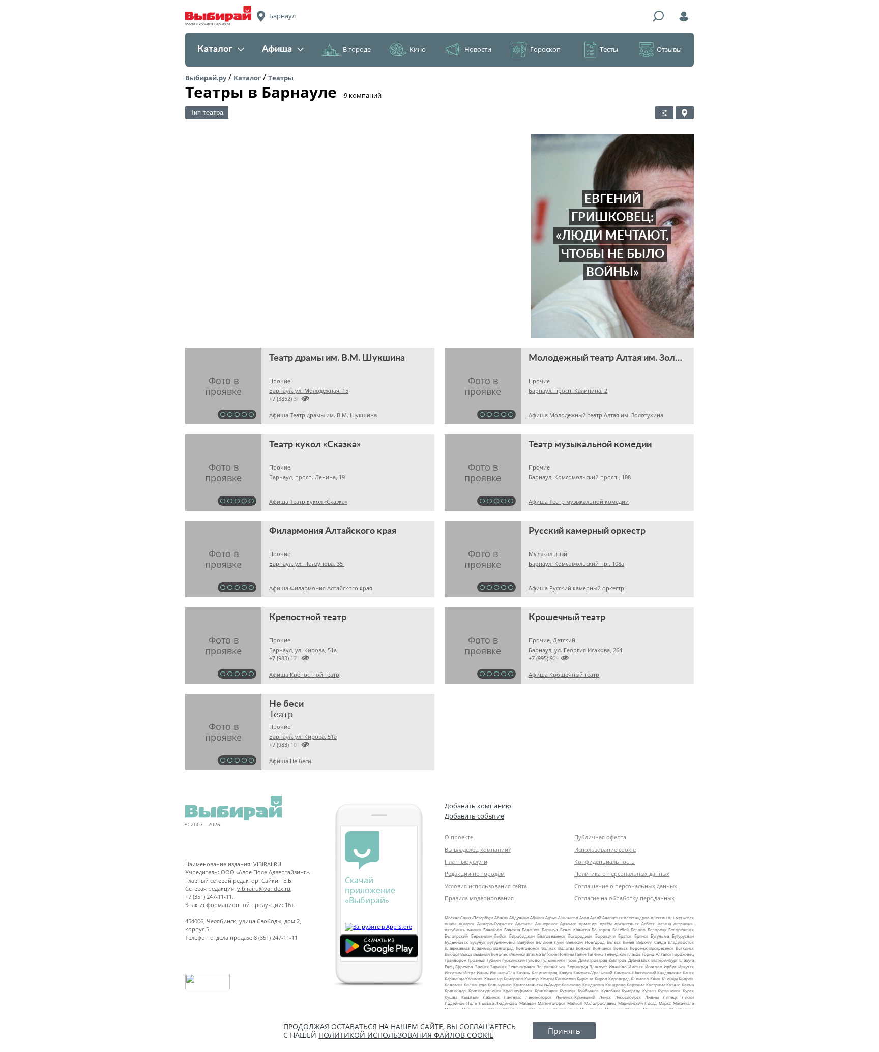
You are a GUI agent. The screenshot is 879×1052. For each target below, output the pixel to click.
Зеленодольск (551, 966)
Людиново (506, 1003)
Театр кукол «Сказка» (315, 444)
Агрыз (551, 917)
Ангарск (466, 923)
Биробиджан (522, 936)
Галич (581, 954)
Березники (481, 936)
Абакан (501, 917)
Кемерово (513, 978)
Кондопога (593, 984)
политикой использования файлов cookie (405, 1035)
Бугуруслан (683, 936)
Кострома (655, 984)
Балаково (492, 929)
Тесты (609, 49)
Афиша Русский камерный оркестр (576, 588)
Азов (584, 917)
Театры (281, 77)
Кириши (585, 978)
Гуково (533, 960)
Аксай (595, 917)
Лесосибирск (628, 997)
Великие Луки (550, 942)
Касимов (474, 978)
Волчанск (602, 948)
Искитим (453, 972)
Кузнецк (567, 990)
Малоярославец (600, 1003)
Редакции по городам (475, 874)
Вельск (614, 942)
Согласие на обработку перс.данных (624, 898)
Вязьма (533, 954)
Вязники (517, 954)
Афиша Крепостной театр (304, 674)
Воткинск (685, 948)
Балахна (512, 929)
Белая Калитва (575, 929)
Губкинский (513, 960)
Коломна (453, 984)
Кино (417, 49)
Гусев (571, 960)
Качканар (493, 978)
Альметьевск (681, 917)
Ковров (686, 978)
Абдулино (519, 917)
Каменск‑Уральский (592, 972)
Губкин (494, 960)
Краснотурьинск (484, 990)
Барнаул (550, 929)
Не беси (286, 704)
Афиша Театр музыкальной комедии (579, 501)
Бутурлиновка (501, 942)
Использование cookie (605, 849)
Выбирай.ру (205, 77)
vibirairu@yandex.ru (263, 888)
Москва (452, 917)
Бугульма (660, 936)
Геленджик (615, 954)
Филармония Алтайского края (332, 531)
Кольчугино (500, 984)
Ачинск (474, 929)
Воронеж (639, 948)
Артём (606, 923)
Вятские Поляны (558, 954)
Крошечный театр (567, 617)
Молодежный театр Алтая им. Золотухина (619, 358)
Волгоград (503, 948)
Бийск (500, 936)
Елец (449, 966)
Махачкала (683, 1003)
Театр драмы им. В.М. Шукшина (337, 358)
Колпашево (475, 984)
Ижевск (635, 966)
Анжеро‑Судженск (495, 923)
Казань (523, 972)
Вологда (566, 948)
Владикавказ (457, 948)
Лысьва (486, 1003)
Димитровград (592, 960)
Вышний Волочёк (490, 954)
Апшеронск (546, 923)
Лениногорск (538, 997)
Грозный (476, 960)
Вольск (620, 948)
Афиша (277, 49)
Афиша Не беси (290, 761)
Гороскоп (545, 49)
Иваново (618, 966)
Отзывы (669, 49)
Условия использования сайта (486, 886)
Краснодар (455, 990)
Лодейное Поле (461, 1003)
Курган (649, 990)
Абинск (537, 917)
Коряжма (635, 984)
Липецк (670, 997)
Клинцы (670, 978)
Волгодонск (527, 948)
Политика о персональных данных (621, 874)
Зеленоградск (521, 966)
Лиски (688, 997)
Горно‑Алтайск (656, 954)
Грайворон (455, 960)
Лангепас (512, 997)
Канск (688, 972)
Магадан (527, 1003)
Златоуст (598, 966)
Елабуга (686, 960)
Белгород (601, 929)
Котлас (673, 984)
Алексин (659, 917)
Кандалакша (669, 972)
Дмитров (618, 960)
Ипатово (653, 966)
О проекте (459, 837)
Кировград (619, 978)
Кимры (547, 978)
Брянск (641, 936)
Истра (469, 972)
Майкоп (574, 1003)
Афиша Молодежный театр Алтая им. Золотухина (596, 415)
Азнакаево (568, 917)
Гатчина (595, 954)
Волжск (548, 948)
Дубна (634, 960)
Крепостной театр (307, 617)
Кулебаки (610, 990)
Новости (477, 49)
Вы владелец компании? (478, 849)
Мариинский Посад (637, 1003)
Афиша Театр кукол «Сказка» (308, 501)
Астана (664, 923)
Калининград (545, 972)
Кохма (688, 984)
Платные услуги (466, 861)
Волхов (583, 948)
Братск (624, 936)
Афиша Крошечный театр (564, 674)
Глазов (634, 954)
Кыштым (470, 997)
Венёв (628, 942)
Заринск (498, 966)
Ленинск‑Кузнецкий (575, 997)
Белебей (620, 929)
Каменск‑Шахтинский (635, 972)
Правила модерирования (479, 898)
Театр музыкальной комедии (590, 444)
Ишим (483, 972)
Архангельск (626, 923)
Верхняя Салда (651, 942)
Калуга (565, 972)
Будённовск (456, 942)
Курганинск (669, 990)
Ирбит (670, 966)
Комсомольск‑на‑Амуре (537, 984)
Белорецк (657, 929)
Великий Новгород (585, 942)
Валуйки (525, 942)
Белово (638, 929)
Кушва (451, 997)
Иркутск (686, 966)
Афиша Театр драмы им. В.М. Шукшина (323, 415)
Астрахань (683, 923)
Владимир (482, 948)
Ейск (645, 960)
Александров (637, 917)
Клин (655, 978)
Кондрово (615, 984)
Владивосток (681, 942)
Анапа (450, 923)
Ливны (652, 997)
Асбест (648, 923)
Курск (688, 990)
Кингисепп (565, 978)
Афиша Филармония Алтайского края (320, 588)
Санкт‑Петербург (476, 917)
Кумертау (631, 990)
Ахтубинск (455, 929)
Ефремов (464, 966)
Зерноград (577, 966)
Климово (640, 978)
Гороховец (683, 954)
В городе (357, 49)
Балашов (531, 929)
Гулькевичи (553, 960)
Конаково (571, 984)
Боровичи (605, 936)
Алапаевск (612, 917)
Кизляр (531, 978)
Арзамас (568, 923)
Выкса (466, 954)
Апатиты (523, 923)
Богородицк (580, 936)
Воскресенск (661, 948)
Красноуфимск (517, 990)
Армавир (588, 923)
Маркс (665, 1003)
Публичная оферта (600, 837)
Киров (601, 978)
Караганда (454, 978)
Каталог (214, 49)
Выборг (452, 954)
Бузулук (477, 942)
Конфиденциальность (604, 861)
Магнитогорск (551, 1003)
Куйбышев (588, 990)
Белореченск (681, 929)
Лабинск (491, 997)
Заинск (482, 966)
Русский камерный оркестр (587, 531)
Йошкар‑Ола (502, 972)
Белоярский (456, 936)
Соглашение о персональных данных (625, 886)
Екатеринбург (664, 960)
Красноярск (546, 990)
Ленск (605, 997)
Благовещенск (551, 936)
